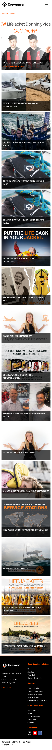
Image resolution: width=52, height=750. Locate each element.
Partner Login (33, 688)
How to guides (33, 697)
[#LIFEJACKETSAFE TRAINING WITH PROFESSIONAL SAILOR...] (26, 402)
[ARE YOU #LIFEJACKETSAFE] (26, 557)
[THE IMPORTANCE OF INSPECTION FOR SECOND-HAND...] (26, 169)
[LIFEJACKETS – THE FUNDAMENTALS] (26, 440)
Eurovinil (31, 675)
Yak (29, 669)
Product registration (36, 691)
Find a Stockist (33, 710)
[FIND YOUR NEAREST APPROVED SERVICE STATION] (26, 518)
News (30, 713)
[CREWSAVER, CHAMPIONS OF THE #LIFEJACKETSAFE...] (26, 363)
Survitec (31, 672)
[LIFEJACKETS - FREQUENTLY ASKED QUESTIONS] (26, 634)
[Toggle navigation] (46, 5)
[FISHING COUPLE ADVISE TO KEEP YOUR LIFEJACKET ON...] (26, 92)
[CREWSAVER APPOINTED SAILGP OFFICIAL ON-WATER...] (26, 130)
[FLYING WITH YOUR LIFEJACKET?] (26, 324)
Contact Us (6, 687)
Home (4, 13)
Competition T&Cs (10, 742)
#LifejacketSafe (34, 716)
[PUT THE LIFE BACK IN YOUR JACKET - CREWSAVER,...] (26, 247)
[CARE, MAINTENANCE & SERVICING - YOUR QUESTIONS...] (26, 595)
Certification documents (38, 700)
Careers (31, 722)
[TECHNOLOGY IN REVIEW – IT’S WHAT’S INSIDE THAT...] (26, 285)
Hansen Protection (35, 678)
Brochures (32, 719)
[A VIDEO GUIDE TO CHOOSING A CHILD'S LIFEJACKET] (26, 479)
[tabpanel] (26, 336)
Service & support (35, 694)
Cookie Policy (25, 742)
